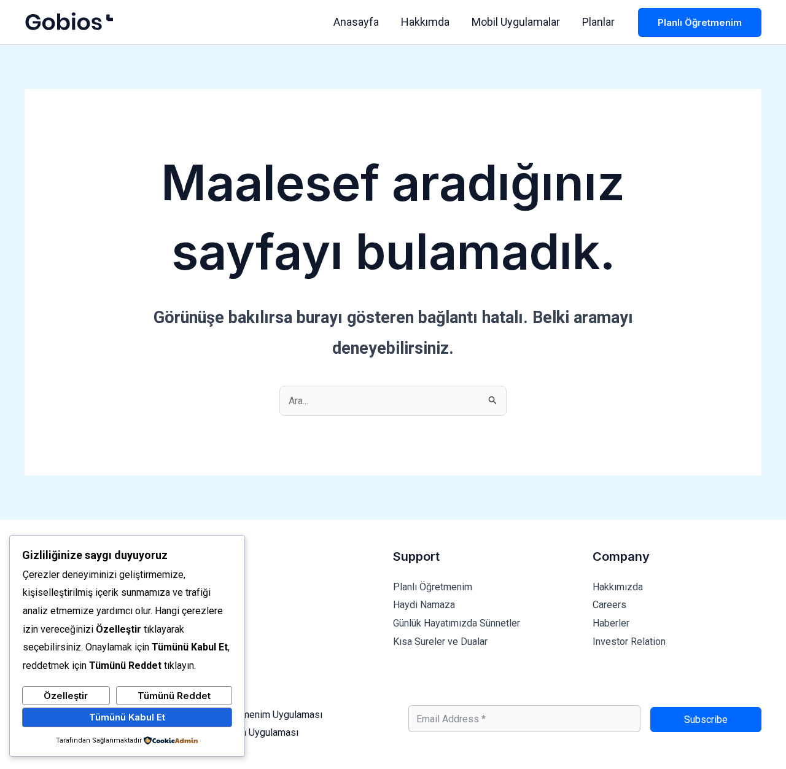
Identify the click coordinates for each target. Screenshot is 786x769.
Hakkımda (425, 21)
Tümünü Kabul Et (127, 717)
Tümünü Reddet (174, 695)
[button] (699, 22)
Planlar (598, 21)
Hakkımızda (618, 587)
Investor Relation (629, 641)
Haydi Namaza (424, 605)
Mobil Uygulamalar (516, 21)
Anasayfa (356, 21)
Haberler (611, 623)
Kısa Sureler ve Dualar (440, 641)
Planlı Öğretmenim (432, 587)
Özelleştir (66, 695)
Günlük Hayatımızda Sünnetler (456, 623)
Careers (609, 605)
